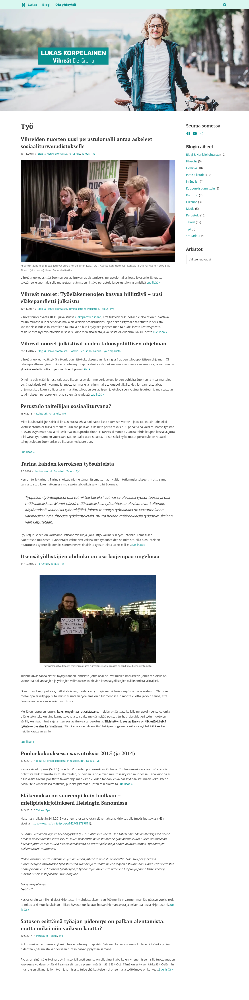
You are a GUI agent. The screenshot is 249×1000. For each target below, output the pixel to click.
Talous (86, 153)
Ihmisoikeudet (77, 308)
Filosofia (73, 351)
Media (190, 209)
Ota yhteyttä (65, 5)
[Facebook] (188, 133)
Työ (93, 153)
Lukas (32, 5)
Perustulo (74, 153)
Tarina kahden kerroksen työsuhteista (67, 463)
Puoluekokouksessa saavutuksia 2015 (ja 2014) (78, 753)
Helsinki (191, 168)
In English (192, 182)
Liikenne (191, 202)
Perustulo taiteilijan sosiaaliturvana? (66, 406)
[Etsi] (225, 5)
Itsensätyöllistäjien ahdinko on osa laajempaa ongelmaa (90, 556)
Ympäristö (114, 351)
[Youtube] (195, 133)
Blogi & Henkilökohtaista (52, 153)
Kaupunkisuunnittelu (200, 188)
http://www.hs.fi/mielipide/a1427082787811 (60, 823)
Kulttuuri (41, 413)
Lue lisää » (154, 282)
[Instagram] (201, 133)
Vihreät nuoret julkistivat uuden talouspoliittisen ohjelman (93, 343)
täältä (86, 369)
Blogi (46, 5)
